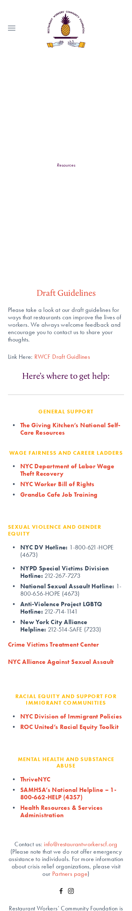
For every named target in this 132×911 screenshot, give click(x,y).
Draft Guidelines (66, 293)
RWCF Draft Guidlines (62, 356)
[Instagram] (71, 891)
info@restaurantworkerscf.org (80, 844)
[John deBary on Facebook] (61, 891)
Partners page (69, 873)
